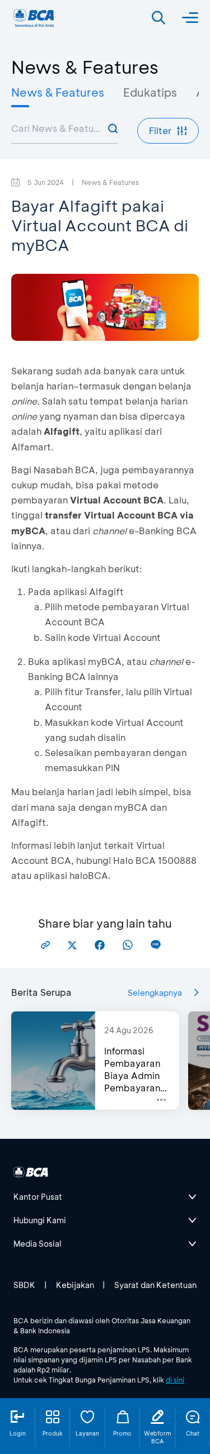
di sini (175, 1379)
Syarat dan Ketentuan (155, 1285)
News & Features (57, 92)
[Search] (158, 18)
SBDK (24, 1285)
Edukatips (150, 92)
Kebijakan (75, 1285)
